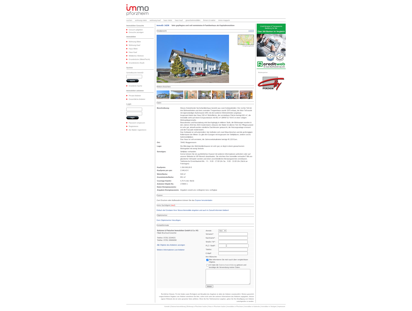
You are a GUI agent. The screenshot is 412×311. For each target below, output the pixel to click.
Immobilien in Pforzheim (235, 306)
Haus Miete (133, 49)
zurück (251, 31)
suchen (129, 20)
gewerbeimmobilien (193, 20)
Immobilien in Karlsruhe (252, 306)
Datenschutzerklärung (227, 265)
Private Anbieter (135, 96)
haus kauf (179, 20)
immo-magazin (224, 20)
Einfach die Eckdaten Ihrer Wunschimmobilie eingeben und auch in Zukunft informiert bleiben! (193, 210)
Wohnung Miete (135, 42)
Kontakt (167, 306)
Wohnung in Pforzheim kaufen (197, 306)
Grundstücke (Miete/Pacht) (139, 59)
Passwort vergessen (137, 123)
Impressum (281, 306)
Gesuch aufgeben (136, 30)
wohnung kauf (155, 20)
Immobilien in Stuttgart (268, 306)
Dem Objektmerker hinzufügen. (169, 220)
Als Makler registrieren (137, 130)
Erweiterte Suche (135, 86)
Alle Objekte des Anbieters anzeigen (171, 245)
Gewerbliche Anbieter (137, 99)
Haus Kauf (133, 52)
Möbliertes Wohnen (136, 56)
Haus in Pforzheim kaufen (217, 306)
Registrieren (133, 126)
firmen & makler (209, 20)
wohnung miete (141, 20)
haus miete (168, 20)
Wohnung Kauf (134, 45)
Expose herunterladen (203, 200)
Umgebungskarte (248, 46)
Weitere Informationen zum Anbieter (171, 250)
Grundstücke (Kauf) (136, 63)
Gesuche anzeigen (136, 32)
